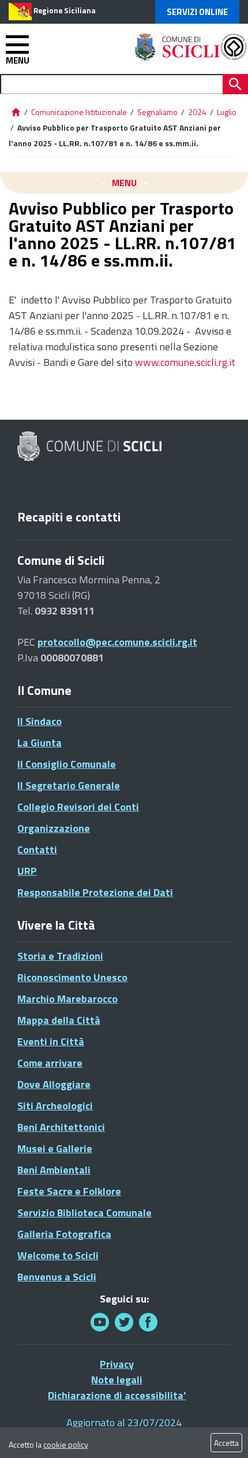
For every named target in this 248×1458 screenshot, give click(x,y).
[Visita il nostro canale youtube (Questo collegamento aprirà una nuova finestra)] (100, 1321)
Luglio (226, 112)
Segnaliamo (157, 112)
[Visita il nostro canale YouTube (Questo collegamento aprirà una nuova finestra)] (124, 1321)
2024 (197, 112)
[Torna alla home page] (15, 112)
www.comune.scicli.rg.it (185, 362)
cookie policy (65, 1444)
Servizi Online (197, 11)
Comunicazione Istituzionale (79, 112)
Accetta (226, 1443)
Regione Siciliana (64, 10)
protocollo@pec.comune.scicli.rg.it (117, 642)
